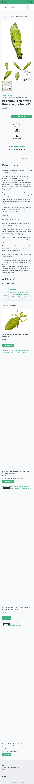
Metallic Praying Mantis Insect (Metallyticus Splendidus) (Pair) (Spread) (16, 609)
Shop (3, 765)
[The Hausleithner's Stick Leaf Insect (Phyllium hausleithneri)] (17, 681)
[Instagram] (5, 2)
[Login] (31, 2)
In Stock (4, 342)
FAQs (3, 769)
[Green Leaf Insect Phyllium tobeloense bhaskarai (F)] (17, 320)
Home (3, 763)
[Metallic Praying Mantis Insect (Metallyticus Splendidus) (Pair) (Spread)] (17, 545)
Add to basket (21, 116)
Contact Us (5, 772)
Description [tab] (24, 158)
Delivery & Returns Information (10, 767)
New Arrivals (20, 478)
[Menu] (31, 7)
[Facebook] (2, 2)
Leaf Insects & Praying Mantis (14, 342)
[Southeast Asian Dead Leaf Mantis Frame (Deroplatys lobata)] (17, 408)
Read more (7, 618)
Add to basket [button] (8, 345)
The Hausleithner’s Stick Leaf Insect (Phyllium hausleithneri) (13, 745)
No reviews (13, 289)
